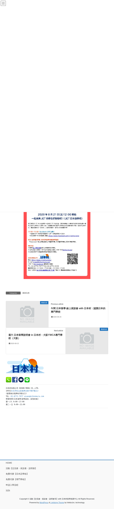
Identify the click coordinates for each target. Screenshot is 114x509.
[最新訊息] (27, 314)
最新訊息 (26, 293)
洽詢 (8, 490)
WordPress (43, 503)
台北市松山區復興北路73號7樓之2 (24, 391)
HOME (9, 463)
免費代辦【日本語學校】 (17, 474)
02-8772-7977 (17, 396)
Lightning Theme (57, 503)
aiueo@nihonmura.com (34, 396)
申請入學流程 (12, 485)
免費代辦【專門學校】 (16, 479)
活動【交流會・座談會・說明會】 (21, 468)
